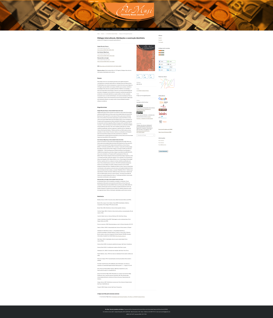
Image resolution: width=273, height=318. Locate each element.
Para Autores (161, 142)
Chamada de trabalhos (117, 29)
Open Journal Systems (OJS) (165, 132)
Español (160, 40)
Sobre (96, 29)
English (160, 38)
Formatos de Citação (141, 135)
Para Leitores (161, 140)
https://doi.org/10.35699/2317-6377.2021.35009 (110, 66)
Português (161, 42)
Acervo (102, 33)
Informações (140, 29)
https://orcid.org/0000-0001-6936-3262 (105, 55)
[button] (163, 61)
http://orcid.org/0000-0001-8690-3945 (105, 49)
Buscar (175, 29)
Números (108, 29)
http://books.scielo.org (121, 236)
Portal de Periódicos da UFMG (165, 129)
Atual (102, 29)
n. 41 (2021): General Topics (111, 33)
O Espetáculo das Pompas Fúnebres (120, 296)
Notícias (126, 29)
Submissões (132, 29)
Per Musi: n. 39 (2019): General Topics (136, 296)
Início (98, 33)
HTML (138, 77)
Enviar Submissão (163, 151)
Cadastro (92, 1)
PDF (151, 77)
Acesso (96, 1)
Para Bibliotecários (162, 144)
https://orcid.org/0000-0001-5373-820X (105, 61)
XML (145, 77)
